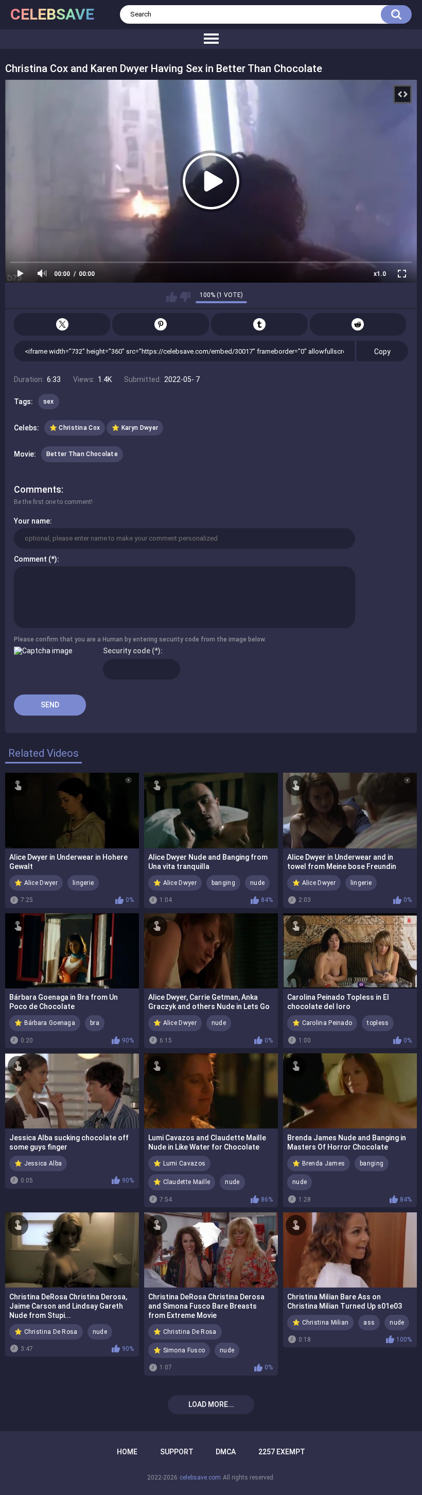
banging (223, 882)
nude (257, 882)
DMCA (226, 1452)
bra (94, 1023)
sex (48, 401)
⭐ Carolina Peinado (322, 1023)
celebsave (52, 14)
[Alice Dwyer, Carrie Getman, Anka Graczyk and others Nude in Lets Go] (211, 950)
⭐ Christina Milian (320, 1322)
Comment (30, 559)
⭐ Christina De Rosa (46, 1331)
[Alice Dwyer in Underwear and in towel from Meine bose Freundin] (350, 810)
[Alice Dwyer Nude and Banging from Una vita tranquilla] (211, 810)
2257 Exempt (281, 1452)
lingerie (83, 882)
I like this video (171, 297)
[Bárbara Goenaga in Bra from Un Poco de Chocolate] (72, 950)
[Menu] (211, 39)
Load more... (211, 1404)
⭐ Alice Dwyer (36, 882)
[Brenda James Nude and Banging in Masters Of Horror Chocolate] (350, 1090)
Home (127, 1452)
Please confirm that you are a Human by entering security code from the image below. (140, 639)
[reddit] (358, 324)
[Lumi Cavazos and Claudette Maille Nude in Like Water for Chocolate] (211, 1090)
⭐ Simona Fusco (179, 1350)
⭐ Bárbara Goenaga (44, 1023)
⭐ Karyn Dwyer (135, 427)
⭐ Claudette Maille (181, 1182)
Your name (32, 521)
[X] (62, 324)
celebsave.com (200, 1477)
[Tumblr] (259, 324)
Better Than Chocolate (82, 454)
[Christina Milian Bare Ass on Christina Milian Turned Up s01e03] (350, 1250)
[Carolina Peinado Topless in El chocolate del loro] (350, 950)
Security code (126, 651)
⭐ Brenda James (318, 1163)
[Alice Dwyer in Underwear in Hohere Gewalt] (72, 810)
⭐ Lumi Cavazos (179, 1163)
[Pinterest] (160, 324)
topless (378, 1023)
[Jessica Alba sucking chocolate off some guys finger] (72, 1090)
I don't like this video (185, 297)
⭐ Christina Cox (74, 427)
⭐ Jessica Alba (38, 1163)
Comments (37, 489)
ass (369, 1322)
